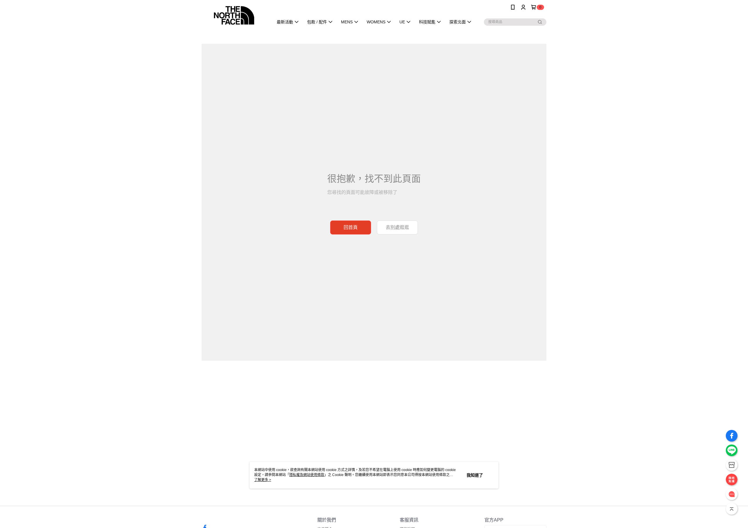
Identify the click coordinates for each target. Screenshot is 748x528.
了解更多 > (262, 480)
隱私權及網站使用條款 (306, 475)
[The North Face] (234, 15)
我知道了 (475, 475)
